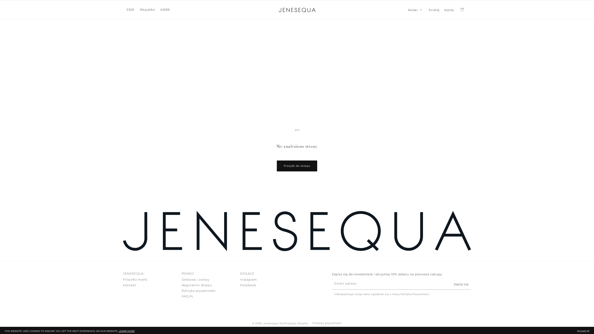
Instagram (248, 279)
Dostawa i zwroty (196, 279)
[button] (130, 9)
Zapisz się (461, 284)
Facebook (248, 285)
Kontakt (129, 285)
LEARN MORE (127, 331)
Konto (449, 9)
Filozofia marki (135, 279)
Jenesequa (270, 323)
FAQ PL (188, 296)
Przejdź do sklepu (297, 165)
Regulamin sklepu (197, 285)
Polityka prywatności (199, 290)
